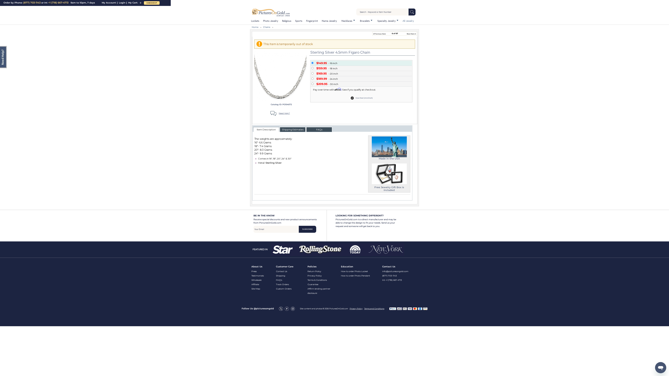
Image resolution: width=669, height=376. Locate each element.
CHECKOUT (152, 3)
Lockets (255, 20)
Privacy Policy (314, 275)
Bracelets (365, 20)
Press (254, 271)
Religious (286, 20)
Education (347, 266)
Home (255, 27)
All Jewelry (408, 20)
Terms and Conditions (374, 308)
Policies (312, 266)
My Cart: (134, 2)
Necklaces (346, 20)
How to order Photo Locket (354, 271)
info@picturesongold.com (395, 271)
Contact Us (281, 271)
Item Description (266, 129)
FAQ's (279, 280)
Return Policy (314, 271)
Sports (298, 20)
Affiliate (255, 284)
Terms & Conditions (317, 280)
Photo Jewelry (270, 20)
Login (122, 2)
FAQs (319, 129)
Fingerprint (312, 20)
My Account (109, 2)
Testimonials (257, 275)
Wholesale (256, 280)
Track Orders (282, 284)
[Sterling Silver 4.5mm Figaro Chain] (280, 76)
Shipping (280, 275)
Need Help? (284, 113)
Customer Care (284, 266)
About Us (256, 266)
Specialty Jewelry (386, 20)
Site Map (255, 288)
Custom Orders (283, 288)
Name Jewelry (329, 20)
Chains (266, 27)
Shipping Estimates (292, 129)
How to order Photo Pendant (355, 275)
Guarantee (312, 284)
